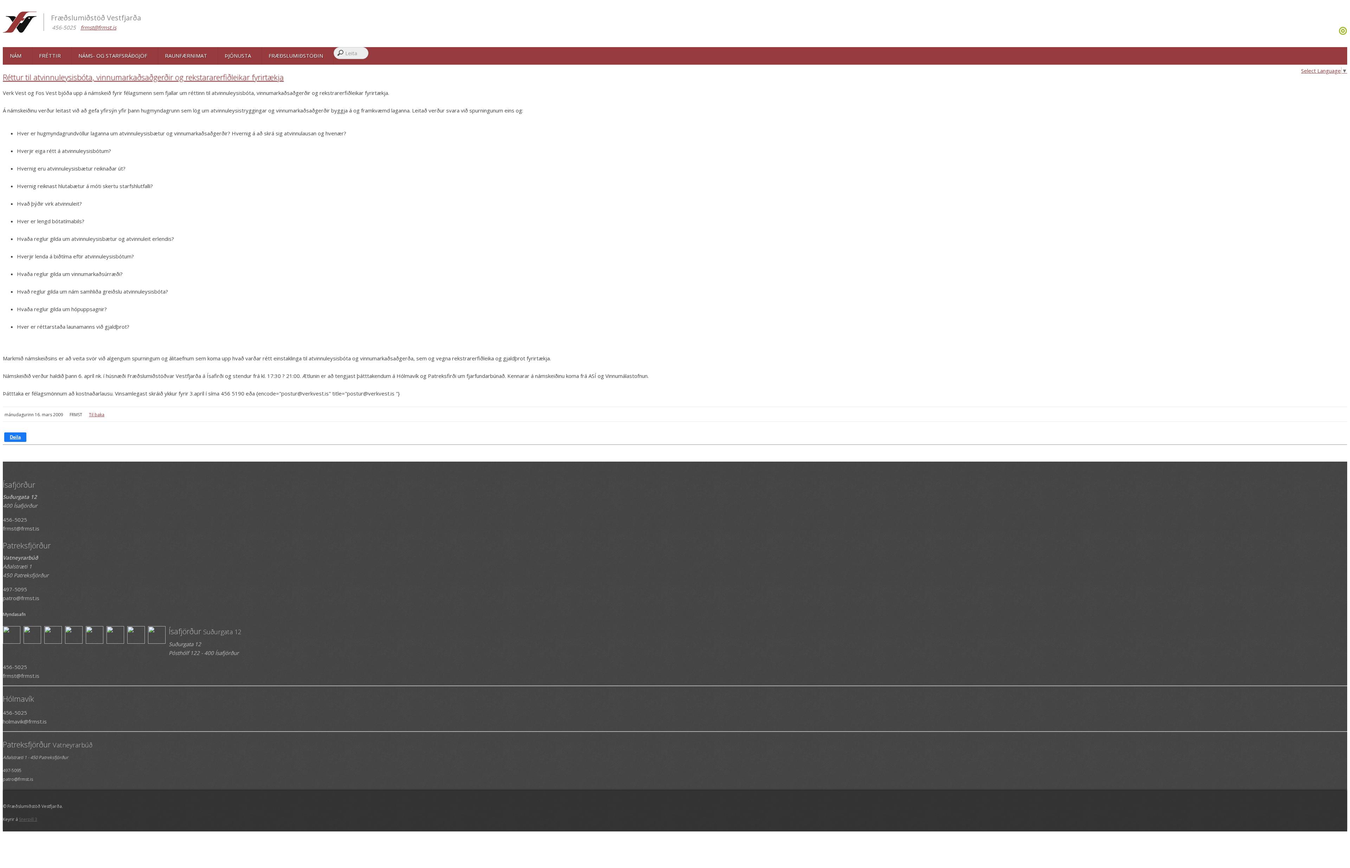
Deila (15, 437)
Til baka (96, 415)
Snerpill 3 (28, 819)
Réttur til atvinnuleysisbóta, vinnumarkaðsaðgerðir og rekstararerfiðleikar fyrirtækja (143, 77)
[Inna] (1343, 33)
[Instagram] (1338, 33)
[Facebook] (1336, 33)
